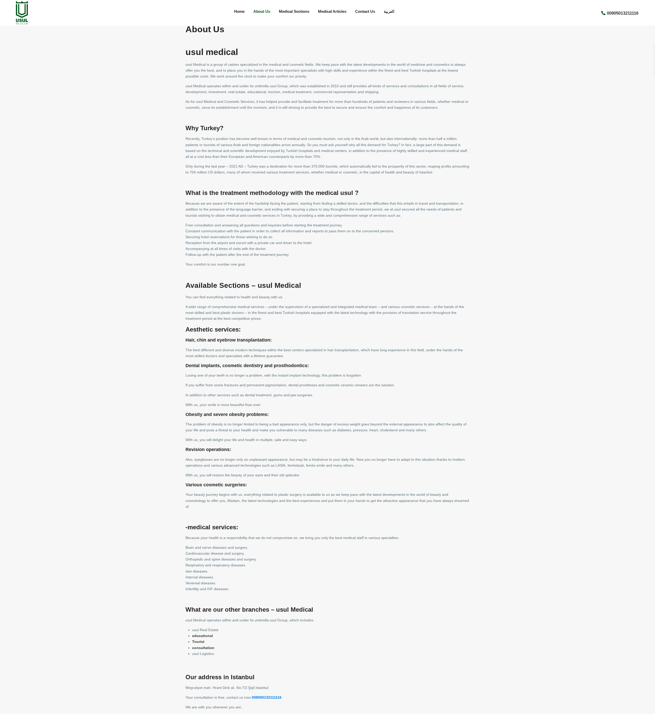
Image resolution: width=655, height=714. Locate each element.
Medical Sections (294, 11)
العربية (389, 11)
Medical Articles (332, 11)
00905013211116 (622, 12)
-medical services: (211, 527)
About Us (261, 11)
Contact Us (365, 11)
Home (239, 11)
